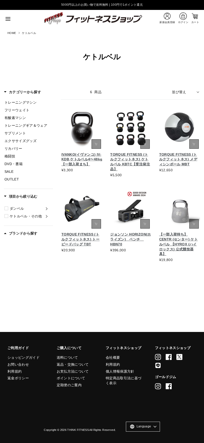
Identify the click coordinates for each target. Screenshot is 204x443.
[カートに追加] (145, 223)
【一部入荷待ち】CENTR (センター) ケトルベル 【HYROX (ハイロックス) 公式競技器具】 (178, 244)
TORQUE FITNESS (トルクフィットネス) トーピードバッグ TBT (80, 239)
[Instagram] (158, 357)
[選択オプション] (96, 144)
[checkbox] (6, 208)
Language (140, 427)
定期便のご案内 (69, 385)
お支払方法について (73, 371)
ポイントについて (71, 378)
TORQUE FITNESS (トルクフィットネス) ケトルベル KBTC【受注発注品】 (130, 161)
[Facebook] (169, 357)
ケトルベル (29, 32)
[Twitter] (179, 357)
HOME (11, 32)
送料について (67, 357)
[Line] (158, 365)
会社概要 (113, 357)
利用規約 (14, 371)
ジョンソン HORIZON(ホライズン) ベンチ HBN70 (130, 239)
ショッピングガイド (23, 357)
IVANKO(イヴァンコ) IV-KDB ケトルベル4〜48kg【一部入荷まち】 (81, 159)
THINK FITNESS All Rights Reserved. (91, 429)
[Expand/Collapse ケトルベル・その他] (46, 216)
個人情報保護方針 (120, 371)
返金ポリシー (18, 378)
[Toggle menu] (22, 19)
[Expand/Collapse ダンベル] (46, 208)
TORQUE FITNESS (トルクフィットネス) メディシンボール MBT (178, 159)
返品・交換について (73, 364)
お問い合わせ (18, 364)
